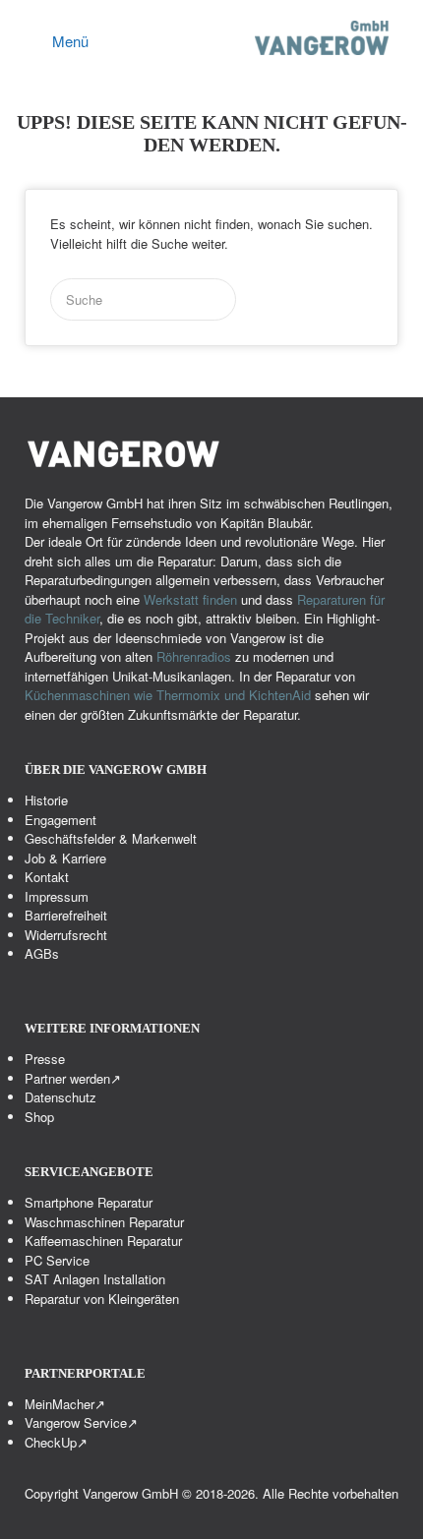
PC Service (57, 1260)
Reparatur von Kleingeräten (102, 1298)
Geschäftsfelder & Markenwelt (111, 838)
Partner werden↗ (73, 1078)
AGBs (42, 953)
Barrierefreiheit (66, 915)
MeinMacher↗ (65, 1403)
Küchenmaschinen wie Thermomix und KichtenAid (170, 694)
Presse (45, 1058)
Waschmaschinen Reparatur (104, 1222)
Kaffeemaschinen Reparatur (103, 1240)
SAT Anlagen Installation (95, 1279)
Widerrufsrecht (66, 934)
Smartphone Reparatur (88, 1202)
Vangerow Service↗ (81, 1422)
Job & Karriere (65, 858)
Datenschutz (60, 1097)
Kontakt (47, 876)
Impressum (57, 896)
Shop (39, 1116)
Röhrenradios (193, 656)
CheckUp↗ (56, 1442)
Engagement (60, 819)
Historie (46, 800)
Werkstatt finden (190, 599)
